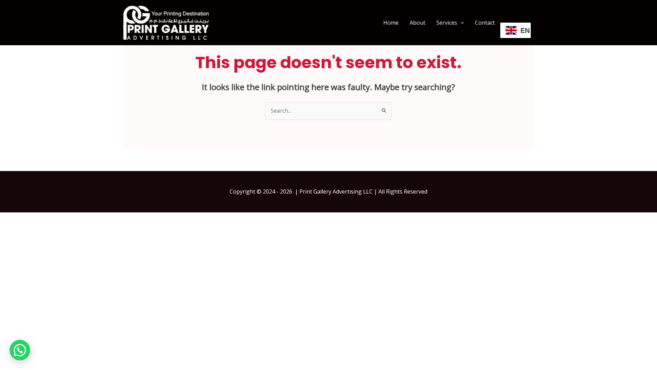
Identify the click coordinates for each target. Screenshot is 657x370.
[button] (460, 22)
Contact (485, 22)
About (417, 22)
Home (391, 22)
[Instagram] (531, 23)
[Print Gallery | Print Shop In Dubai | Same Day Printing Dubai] (166, 22)
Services (446, 22)
